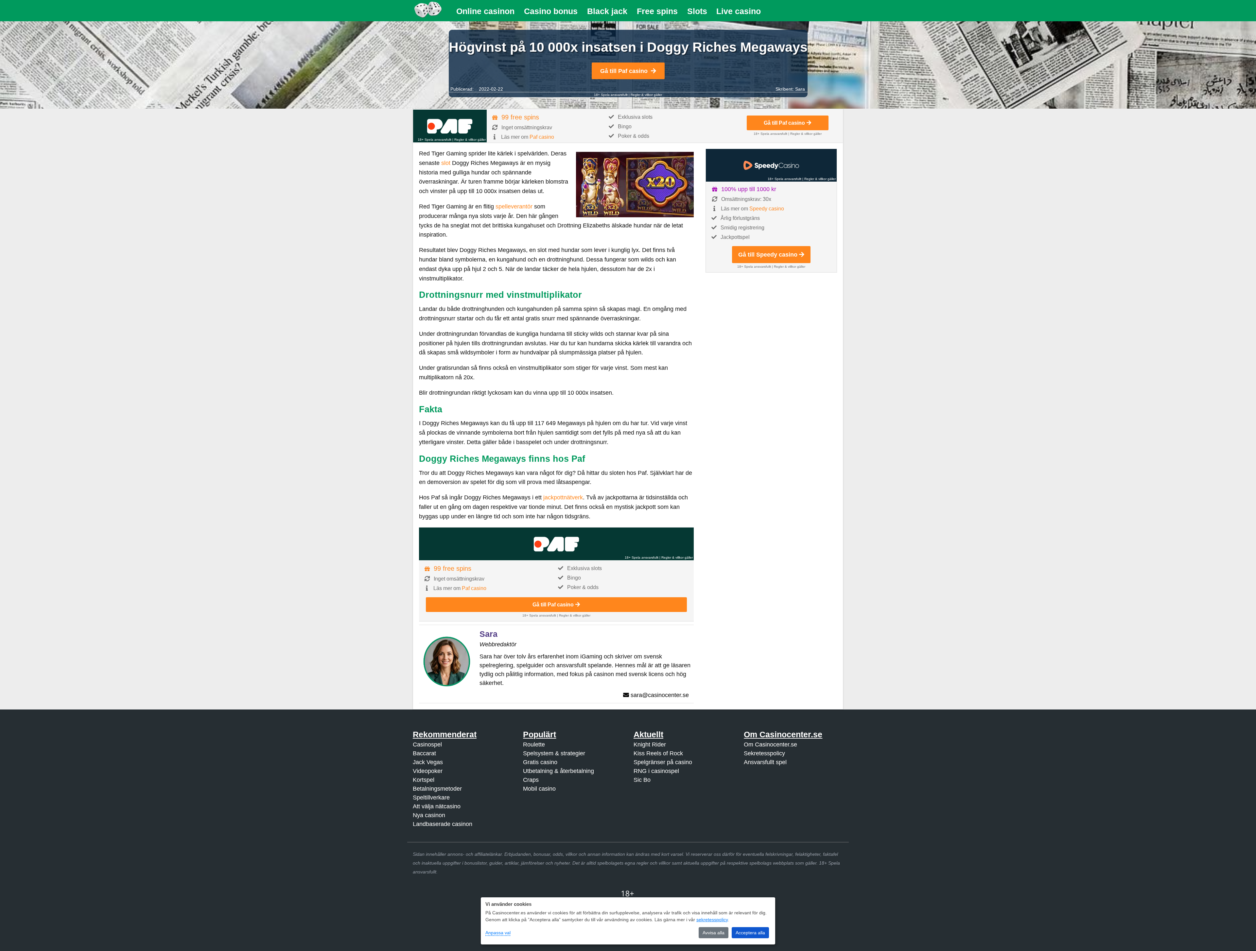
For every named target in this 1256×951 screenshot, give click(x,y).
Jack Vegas (428, 762)
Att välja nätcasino (437, 806)
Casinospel (427, 744)
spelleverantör (514, 206)
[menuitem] (485, 11)
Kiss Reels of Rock (658, 753)
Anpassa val (498, 932)
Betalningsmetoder (437, 788)
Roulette (534, 744)
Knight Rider (650, 744)
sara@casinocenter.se (660, 695)
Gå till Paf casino (624, 71)
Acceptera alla (750, 932)
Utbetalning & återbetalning (558, 771)
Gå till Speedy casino (767, 254)
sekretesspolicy (712, 919)
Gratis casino (540, 762)
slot (445, 163)
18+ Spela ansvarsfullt (611, 95)
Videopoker (428, 771)
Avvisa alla (713, 932)
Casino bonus (551, 11)
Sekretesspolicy (764, 753)
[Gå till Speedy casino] (771, 165)
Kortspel (423, 780)
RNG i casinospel (656, 771)
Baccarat (424, 753)
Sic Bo (642, 780)
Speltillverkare (431, 797)
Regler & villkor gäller (646, 95)
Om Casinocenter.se (770, 744)
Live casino (738, 11)
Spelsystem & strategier (554, 753)
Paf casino (542, 137)
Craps (531, 780)
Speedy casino (766, 208)
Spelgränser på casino (663, 762)
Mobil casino (539, 788)
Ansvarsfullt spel (765, 762)
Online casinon (485, 11)
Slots (697, 11)
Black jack (607, 11)
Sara (800, 89)
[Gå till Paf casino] (450, 126)
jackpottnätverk (563, 497)
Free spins (657, 11)
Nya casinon (429, 815)
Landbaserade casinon (442, 824)
